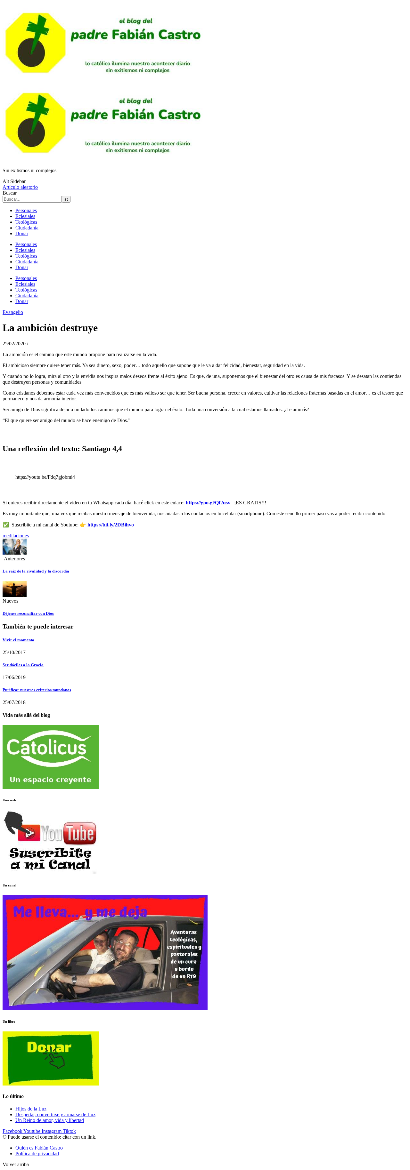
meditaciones (16, 535)
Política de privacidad (37, 1153)
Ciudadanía (26, 227)
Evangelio (13, 312)
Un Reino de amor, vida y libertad (49, 1120)
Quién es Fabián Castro (39, 1147)
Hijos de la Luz (30, 1108)
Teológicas (26, 222)
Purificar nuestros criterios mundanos (37, 689)
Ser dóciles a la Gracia (23, 664)
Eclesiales (25, 216)
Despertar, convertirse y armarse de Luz (55, 1114)
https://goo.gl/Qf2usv (208, 502)
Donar (21, 233)
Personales (26, 210)
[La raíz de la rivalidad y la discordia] (15, 553)
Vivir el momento (18, 639)
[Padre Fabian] (105, 159)
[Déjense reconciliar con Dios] (15, 595)
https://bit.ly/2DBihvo (110, 524)
